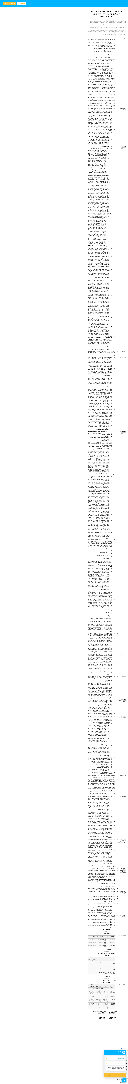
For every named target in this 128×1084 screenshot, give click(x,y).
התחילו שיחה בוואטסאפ (116, 1075)
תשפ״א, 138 (108, 20)
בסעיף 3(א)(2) (97, 48)
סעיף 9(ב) (96, 744)
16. (117, 865)
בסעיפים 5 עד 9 (108, 96)
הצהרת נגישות (31, 1039)
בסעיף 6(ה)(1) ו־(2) (104, 671)
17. (117, 868)
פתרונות (95, 3)
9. (117, 676)
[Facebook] (67, 1043)
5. (117, 357)
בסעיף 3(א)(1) (92, 103)
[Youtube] (64, 1043)
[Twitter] (60, 1043)
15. (117, 840)
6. (117, 432)
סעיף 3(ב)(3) (97, 489)
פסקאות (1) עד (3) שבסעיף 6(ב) (95, 917)
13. (117, 779)
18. (117, 871)
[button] (127, 1050)
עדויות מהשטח (65, 3)
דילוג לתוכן (124, 1048)
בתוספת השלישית (101, 323)
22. (117, 898)
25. (117, 915)
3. (117, 147)
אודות (103, 3)
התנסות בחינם (115, 1058)
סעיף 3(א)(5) (106, 951)
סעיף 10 (103, 753)
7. (117, 633)
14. (117, 797)
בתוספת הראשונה (96, 256)
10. (117, 699)
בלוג (62, 1039)
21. (117, 896)
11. (117, 716)
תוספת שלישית (106, 976)
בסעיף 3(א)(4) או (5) (95, 91)
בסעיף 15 (107, 185)
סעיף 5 (97, 727)
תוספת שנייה (106, 949)
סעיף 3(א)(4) (106, 931)
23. (117, 903)
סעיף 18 (100, 908)
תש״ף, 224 (116, 20)
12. (117, 776)
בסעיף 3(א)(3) (95, 78)
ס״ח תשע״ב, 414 (122, 20)
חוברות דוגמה (53, 3)
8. (117, 653)
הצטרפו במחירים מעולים (115, 1063)
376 (112, 20)
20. (117, 891)
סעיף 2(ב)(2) (103, 533)
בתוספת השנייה (102, 270)
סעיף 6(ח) (97, 66)
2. (117, 108)
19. (117, 888)
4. (117, 351)
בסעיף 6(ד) (91, 382)
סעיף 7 (93, 733)
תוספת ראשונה (106, 929)
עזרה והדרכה (77, 3)
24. (117, 905)
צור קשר (43, 3)
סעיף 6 (97, 730)
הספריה (86, 3)
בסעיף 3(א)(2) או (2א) (99, 455)
